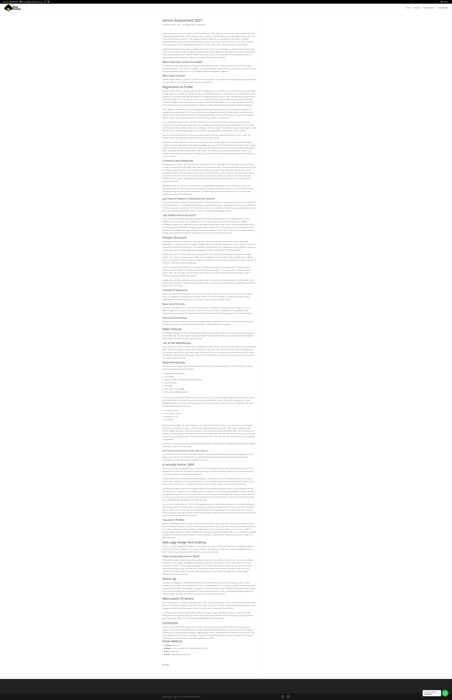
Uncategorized (188, 25)
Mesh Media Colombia (192, 697)
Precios (417, 8)
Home (408, 8)
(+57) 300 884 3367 (11, 2)
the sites (165, 665)
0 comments (201, 25)
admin (167, 25)
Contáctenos (443, 8)
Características (429, 8)
